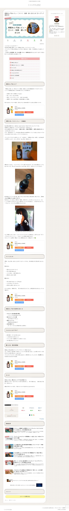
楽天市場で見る (29, 112)
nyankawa (56, 23)
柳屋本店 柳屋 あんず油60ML (20, 108)
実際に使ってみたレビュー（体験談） (18, 65)
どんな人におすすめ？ (15, 72)
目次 (24, 58)
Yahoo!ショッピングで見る (19, 114)
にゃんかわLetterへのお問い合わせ (48, 507)
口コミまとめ (14, 67)
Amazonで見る (19, 112)
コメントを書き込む (25, 496)
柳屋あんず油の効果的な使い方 (17, 70)
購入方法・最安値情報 (15, 75)
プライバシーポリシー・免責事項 (60, 507)
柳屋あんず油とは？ (15, 62)
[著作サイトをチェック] (30, 415)
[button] (41, 41)
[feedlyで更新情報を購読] (32, 415)
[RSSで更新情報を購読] (34, 415)
